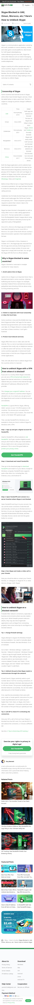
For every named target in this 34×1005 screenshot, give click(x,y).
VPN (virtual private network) (19, 377)
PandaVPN (4, 405)
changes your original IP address (14, 391)
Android (20, 973)
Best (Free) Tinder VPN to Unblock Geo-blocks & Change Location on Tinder (8, 891)
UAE (7, 114)
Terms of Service (7, 967)
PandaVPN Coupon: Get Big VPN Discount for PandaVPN (24, 891)
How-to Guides (27, 23)
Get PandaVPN (17, 455)
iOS (19, 970)
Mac (19, 967)
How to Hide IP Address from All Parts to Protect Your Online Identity (8, 906)
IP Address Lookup (7, 974)
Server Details (6, 971)
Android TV (21, 979)
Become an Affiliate (23, 987)
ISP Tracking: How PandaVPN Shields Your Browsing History (14, 852)
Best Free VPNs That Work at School (7, 876)
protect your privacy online (9, 448)
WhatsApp (4, 179)
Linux (19, 976)
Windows (20, 964)
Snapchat (18, 179)
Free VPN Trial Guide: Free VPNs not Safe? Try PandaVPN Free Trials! (24, 876)
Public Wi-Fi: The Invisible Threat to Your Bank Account (15, 802)
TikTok (31, 128)
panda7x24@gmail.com (9, 987)
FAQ (3, 990)
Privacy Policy (11, 1002)
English (27, 5)
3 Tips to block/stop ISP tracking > (18, 731)
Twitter (29, 130)
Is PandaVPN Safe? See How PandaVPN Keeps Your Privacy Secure (24, 906)
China (7, 157)
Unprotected (28, 1)
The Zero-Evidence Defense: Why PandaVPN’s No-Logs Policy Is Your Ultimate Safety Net (16, 827)
